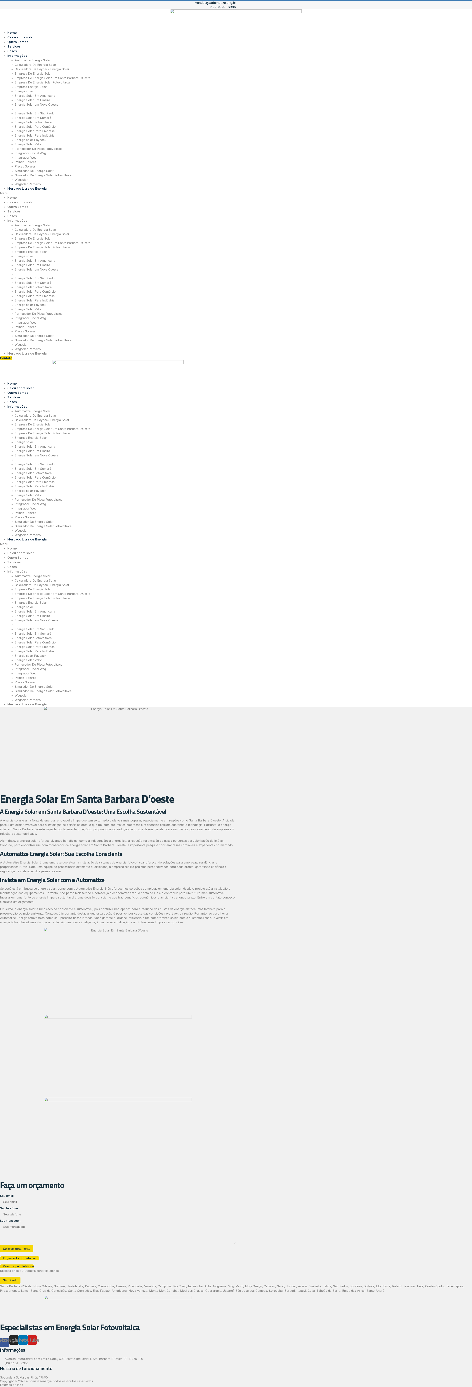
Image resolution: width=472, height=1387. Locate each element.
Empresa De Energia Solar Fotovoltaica (42, 82)
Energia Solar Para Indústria (34, 135)
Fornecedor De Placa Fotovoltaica (39, 149)
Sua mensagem (10, 1220)
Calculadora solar (20, 37)
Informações (17, 55)
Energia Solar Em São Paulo (35, 113)
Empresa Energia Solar (31, 87)
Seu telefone (9, 1208)
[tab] (10, 1280)
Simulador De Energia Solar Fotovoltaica (43, 175)
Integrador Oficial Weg (30, 153)
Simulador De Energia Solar (34, 171)
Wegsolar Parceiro (28, 184)
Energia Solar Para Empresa (35, 131)
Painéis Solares (25, 162)
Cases (12, 51)
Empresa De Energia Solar (33, 73)
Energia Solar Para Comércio (35, 126)
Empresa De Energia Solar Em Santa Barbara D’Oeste (52, 78)
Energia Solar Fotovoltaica (33, 122)
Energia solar (24, 91)
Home (12, 32)
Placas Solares (25, 166)
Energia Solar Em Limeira (32, 100)
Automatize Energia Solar (33, 60)
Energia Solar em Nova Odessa (36, 104)
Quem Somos (17, 42)
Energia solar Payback (30, 140)
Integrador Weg (26, 157)
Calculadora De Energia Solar (35, 65)
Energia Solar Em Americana (35, 95)
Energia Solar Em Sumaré (33, 118)
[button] (236, 193)
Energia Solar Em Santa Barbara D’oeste (43, 109)
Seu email (7, 1196)
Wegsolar (21, 180)
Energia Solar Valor (28, 144)
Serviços (14, 46)
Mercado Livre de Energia (27, 188)
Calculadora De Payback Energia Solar (42, 69)
